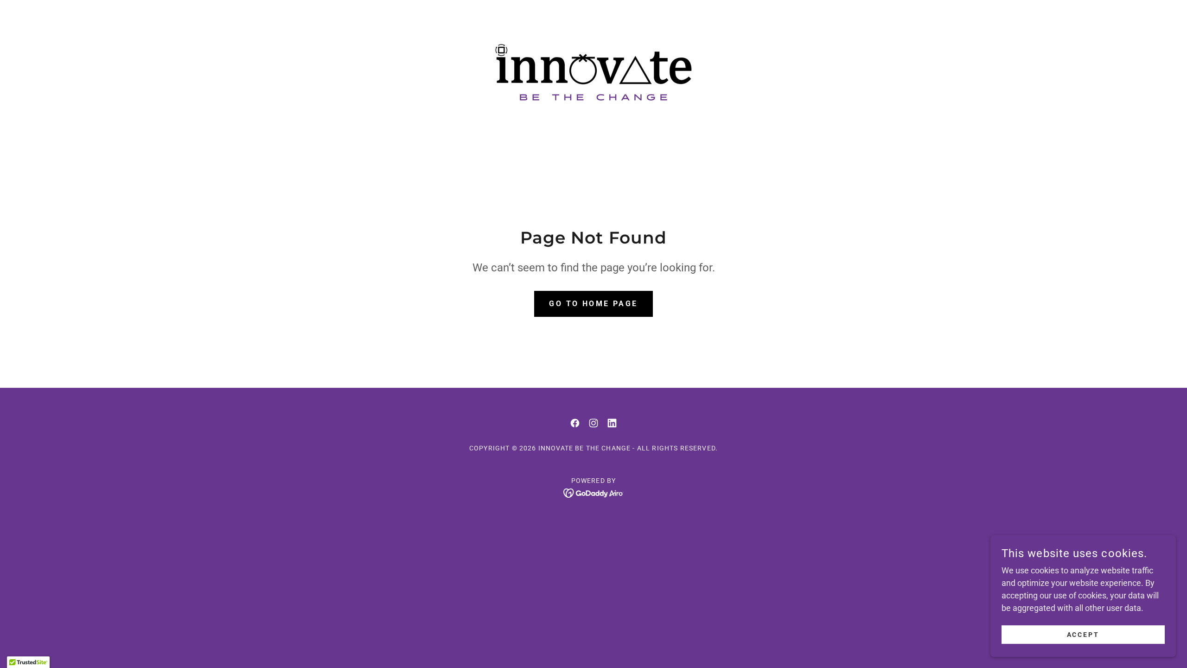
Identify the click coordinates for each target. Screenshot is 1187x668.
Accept (1083, 634)
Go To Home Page (593, 303)
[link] (593, 72)
